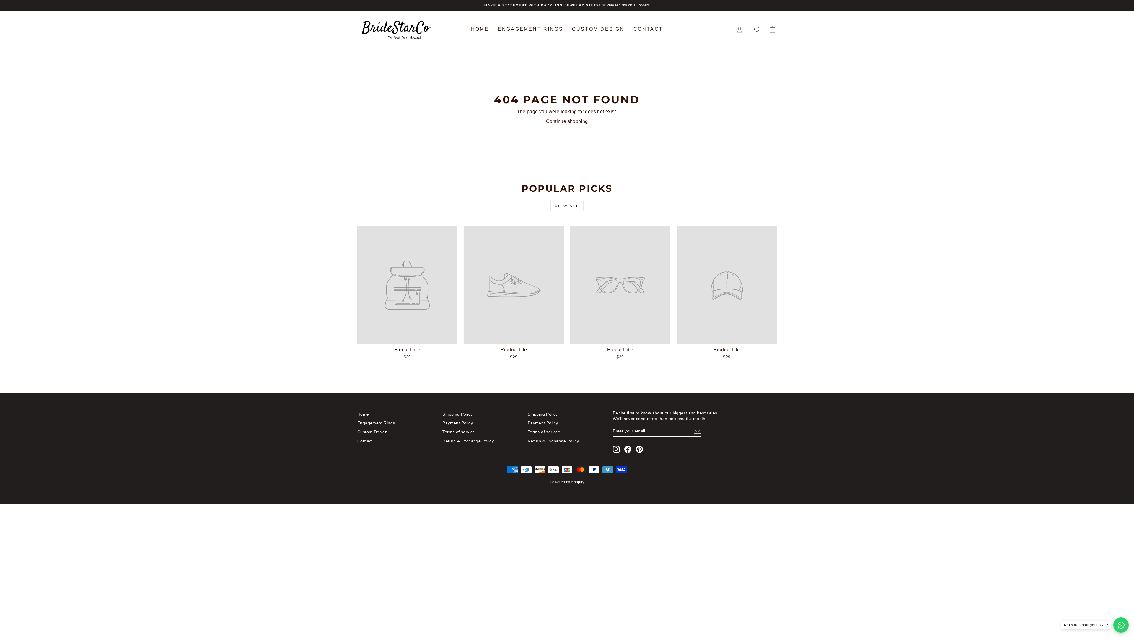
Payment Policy (457, 423)
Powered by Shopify (567, 482)
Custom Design (598, 29)
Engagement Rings (530, 29)
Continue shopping (567, 121)
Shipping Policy (457, 414)
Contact (648, 29)
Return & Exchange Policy (468, 441)
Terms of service (458, 432)
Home (480, 29)
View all (567, 206)
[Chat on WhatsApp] (1121, 625)
